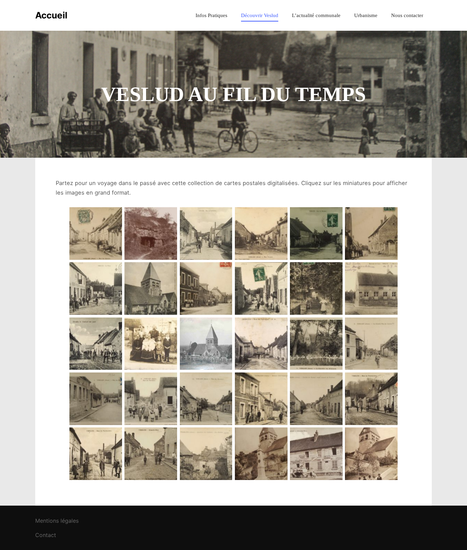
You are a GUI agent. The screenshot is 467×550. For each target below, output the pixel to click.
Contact (45, 535)
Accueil (51, 15)
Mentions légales (57, 520)
